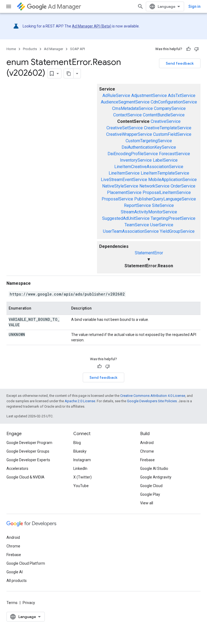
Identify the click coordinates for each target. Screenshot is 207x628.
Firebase (147, 460)
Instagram (82, 460)
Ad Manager (64, 6)
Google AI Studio (154, 468)
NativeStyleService (120, 186)
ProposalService (117, 199)
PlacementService (124, 192)
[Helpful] (188, 49)
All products (16, 580)
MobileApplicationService (172, 179)
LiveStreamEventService (124, 179)
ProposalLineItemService (167, 192)
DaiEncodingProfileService (133, 153)
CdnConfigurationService (174, 102)
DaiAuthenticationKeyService (149, 147)
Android (147, 442)
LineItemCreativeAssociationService (148, 166)
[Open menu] (8, 6)
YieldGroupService (177, 231)
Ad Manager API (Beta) (91, 26)
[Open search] (140, 6)
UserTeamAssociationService (131, 231)
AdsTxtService (181, 95)
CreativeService (166, 121)
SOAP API (77, 49)
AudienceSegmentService (125, 102)
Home (11, 49)
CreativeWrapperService (129, 134)
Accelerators (17, 468)
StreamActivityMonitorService (149, 211)
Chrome (147, 451)
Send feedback (180, 63)
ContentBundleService (164, 114)
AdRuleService (116, 95)
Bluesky (80, 451)
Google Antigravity (155, 477)
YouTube (81, 486)
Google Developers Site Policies (152, 401)
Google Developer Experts (28, 460)
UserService (161, 224)
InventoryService (136, 160)
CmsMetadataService (132, 108)
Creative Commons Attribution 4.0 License (152, 396)
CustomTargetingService (149, 140)
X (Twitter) (82, 477)
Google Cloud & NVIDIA (25, 477)
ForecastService (174, 153)
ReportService (137, 205)
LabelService (165, 160)
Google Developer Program (29, 442)
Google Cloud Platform (25, 563)
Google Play (150, 494)
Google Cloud (151, 486)
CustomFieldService (172, 134)
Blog (77, 442)
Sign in (194, 6)
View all (146, 503)
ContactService (127, 114)
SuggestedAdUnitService (126, 218)
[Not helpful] (196, 49)
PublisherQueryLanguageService (165, 199)
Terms (12, 603)
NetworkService (154, 186)
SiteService (163, 205)
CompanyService (170, 108)
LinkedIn (80, 468)
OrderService (183, 186)
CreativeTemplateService (167, 127)
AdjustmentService (149, 95)
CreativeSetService (124, 127)
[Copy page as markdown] (69, 73)
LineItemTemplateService (165, 173)
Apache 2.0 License (80, 401)
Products (30, 49)
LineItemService (124, 173)
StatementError (149, 252)
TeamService (137, 224)
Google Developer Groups (27, 451)
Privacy (29, 603)
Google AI (14, 572)
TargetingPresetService (173, 218)
